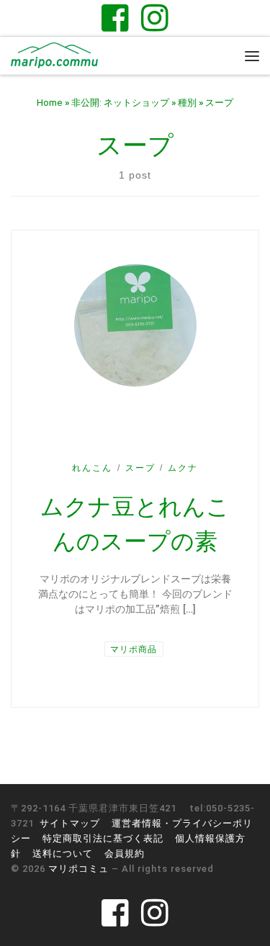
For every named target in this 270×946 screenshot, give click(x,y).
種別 (187, 102)
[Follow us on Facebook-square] (115, 17)
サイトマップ (70, 823)
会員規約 (124, 853)
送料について (62, 853)
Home (50, 102)
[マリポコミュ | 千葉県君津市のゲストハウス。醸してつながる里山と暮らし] (54, 54)
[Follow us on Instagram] (154, 17)
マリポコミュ (78, 868)
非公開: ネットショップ (120, 102)
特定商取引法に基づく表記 (102, 838)
